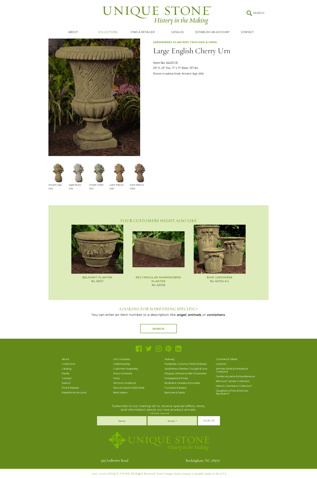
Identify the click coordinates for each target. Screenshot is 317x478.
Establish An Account (212, 32)
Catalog (177, 32)
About (73, 32)
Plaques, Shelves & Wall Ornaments (185, 373)
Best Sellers (120, 392)
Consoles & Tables (226, 359)
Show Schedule (122, 373)
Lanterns (221, 363)
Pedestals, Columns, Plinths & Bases (186, 363)
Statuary (170, 359)
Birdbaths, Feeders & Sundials (182, 382)
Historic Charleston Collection (234, 385)
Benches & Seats (175, 392)
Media (65, 373)
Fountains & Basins (175, 387)
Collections (108, 32)
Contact (247, 32)
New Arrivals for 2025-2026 (128, 387)
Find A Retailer (143, 32)
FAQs (116, 378)
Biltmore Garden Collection (233, 381)
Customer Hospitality (125, 368)
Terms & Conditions (124, 382)
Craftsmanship (121, 363)
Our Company (121, 359)
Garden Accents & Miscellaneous (235, 376)
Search (158, 328)
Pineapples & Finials (176, 378)
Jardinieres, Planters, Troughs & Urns (186, 368)
